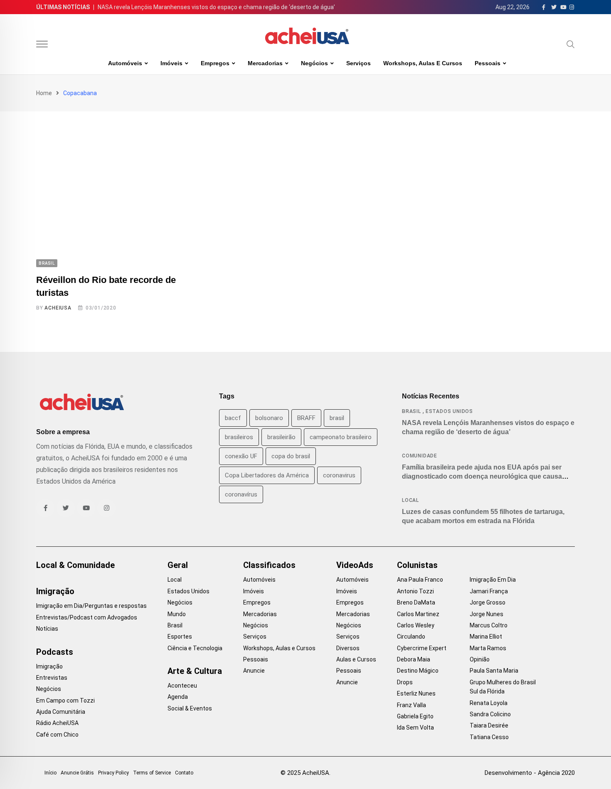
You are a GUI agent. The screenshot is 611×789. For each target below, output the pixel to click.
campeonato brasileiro (341, 437)
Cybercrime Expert (421, 648)
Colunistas (417, 565)
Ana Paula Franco (420, 579)
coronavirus (339, 475)
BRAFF (306, 418)
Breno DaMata (416, 602)
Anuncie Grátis (77, 773)
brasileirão (281, 437)
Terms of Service (152, 773)
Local (410, 500)
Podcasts (54, 652)
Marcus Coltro (489, 625)
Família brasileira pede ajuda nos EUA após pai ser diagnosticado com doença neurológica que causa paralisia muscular (482, 476)
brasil (337, 418)
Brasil (411, 411)
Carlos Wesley (415, 625)
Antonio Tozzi (415, 591)
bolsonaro (269, 418)
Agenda (178, 696)
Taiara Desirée (489, 725)
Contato (184, 773)
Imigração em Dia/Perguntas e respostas (91, 605)
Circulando (411, 636)
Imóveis (171, 63)
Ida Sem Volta (415, 727)
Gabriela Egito (415, 716)
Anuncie (254, 670)
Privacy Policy (113, 773)
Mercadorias (265, 63)
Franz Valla (411, 705)
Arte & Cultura (195, 671)
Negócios (314, 63)
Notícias (47, 628)
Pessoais (487, 63)
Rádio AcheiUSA (57, 723)
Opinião (480, 659)
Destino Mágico (418, 670)
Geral (178, 565)
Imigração (55, 591)
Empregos (215, 63)
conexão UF (241, 456)
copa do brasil (290, 456)
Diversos (348, 648)
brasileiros (239, 437)
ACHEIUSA (57, 308)
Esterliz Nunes (416, 693)
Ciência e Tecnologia (195, 648)
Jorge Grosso (487, 602)
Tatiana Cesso (489, 737)
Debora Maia (413, 659)
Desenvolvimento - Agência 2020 (530, 773)
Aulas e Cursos (356, 659)
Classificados (269, 565)
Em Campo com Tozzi (65, 700)
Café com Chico (57, 734)
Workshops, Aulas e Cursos (422, 63)
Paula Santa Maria (494, 670)
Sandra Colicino (490, 714)
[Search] (571, 44)
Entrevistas (51, 677)
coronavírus (241, 494)
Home (44, 93)
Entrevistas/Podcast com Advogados (86, 617)
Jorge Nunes (486, 614)
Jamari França (489, 591)
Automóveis (125, 63)
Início (50, 773)
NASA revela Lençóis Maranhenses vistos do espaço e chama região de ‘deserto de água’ (216, 7)
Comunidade (419, 456)
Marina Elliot (486, 636)
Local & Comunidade (75, 565)
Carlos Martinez (418, 614)
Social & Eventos (190, 708)
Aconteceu (182, 685)
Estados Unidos (449, 411)
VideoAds (354, 565)
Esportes (180, 636)
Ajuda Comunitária (60, 711)
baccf (233, 418)
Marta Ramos (488, 648)
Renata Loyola (489, 703)
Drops (405, 682)
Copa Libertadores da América (267, 475)
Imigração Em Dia (493, 579)
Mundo (177, 614)
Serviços (358, 63)
